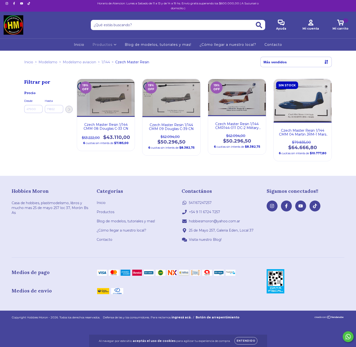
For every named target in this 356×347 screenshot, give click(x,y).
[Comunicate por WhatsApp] (348, 336)
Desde (28, 101)
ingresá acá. (181, 317)
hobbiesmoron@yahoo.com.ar (214, 221)
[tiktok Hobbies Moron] (29, 3)
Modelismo (48, 62)
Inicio (79, 44)
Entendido (246, 340)
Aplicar (69, 109)
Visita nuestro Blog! (205, 239)
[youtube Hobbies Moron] (22, 3)
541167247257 (200, 203)
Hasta (49, 101)
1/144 (105, 62)
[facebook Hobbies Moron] (14, 3)
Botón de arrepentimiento (218, 317)
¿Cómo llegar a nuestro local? (228, 44)
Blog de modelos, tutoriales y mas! (158, 44)
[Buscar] (259, 25)
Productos (103, 44)
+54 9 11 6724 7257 (204, 212)
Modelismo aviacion (79, 62)
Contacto (273, 44)
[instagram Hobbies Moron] (7, 3)
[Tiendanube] (329, 318)
